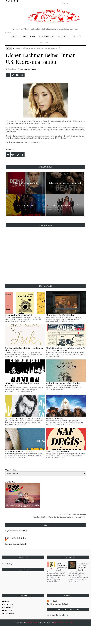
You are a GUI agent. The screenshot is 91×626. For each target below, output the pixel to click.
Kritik (4, 601)
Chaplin (77, 36)
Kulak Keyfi (63, 36)
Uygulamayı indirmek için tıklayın (16, 531)
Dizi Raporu (6, 610)
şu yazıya (32, 142)
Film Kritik (5, 604)
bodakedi (12, 69)
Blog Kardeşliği (46, 36)
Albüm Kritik (6, 613)
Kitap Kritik (6, 607)
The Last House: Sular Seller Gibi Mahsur (83, 565)
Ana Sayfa (14, 36)
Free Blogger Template (65, 623)
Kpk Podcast (29, 36)
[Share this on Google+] (17, 75)
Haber (17, 48)
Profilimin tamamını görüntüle (15, 544)
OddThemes (31, 623)
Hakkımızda (45, 42)
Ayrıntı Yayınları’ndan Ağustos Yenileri (61, 565)
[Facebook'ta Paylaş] (8, 75)
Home (9, 48)
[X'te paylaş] (13, 75)
